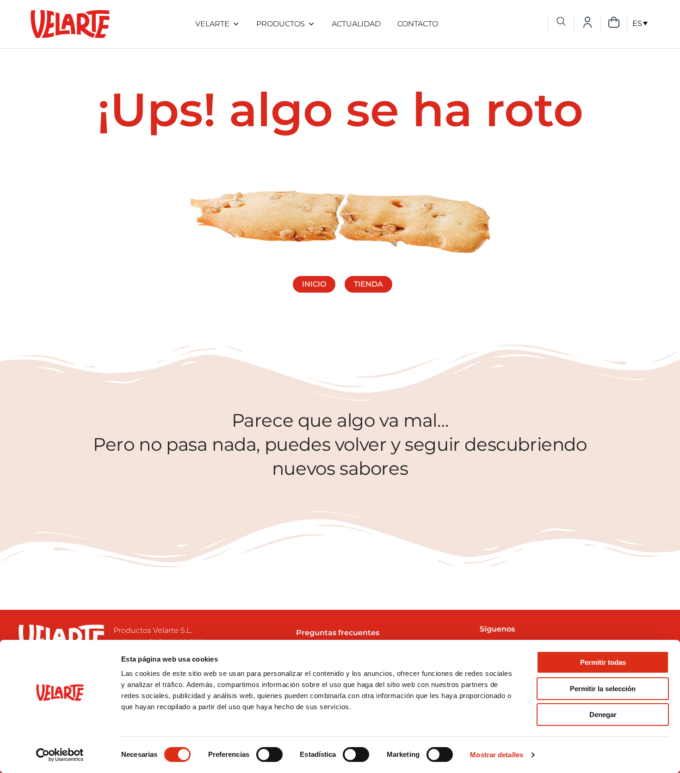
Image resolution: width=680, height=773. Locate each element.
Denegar (603, 714)
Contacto (417, 23)
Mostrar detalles (496, 755)
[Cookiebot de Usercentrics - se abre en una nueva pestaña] (59, 755)
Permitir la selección (603, 689)
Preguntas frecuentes (337, 632)
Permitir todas (603, 662)
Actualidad (356, 23)
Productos (280, 23)
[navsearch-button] (561, 22)
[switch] (269, 754)
